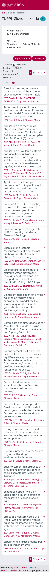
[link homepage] (14, 5)
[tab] (7, 82)
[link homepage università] (36, 5)
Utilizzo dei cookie (19, 570)
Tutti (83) (38, 58)
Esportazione (21, 58)
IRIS (3, 12)
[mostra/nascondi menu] (46, 5)
